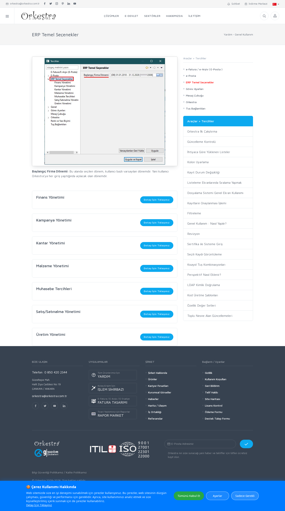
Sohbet (235, 3)
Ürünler (152, 379)
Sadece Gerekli (245, 496)
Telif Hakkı (211, 392)
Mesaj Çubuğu (195, 95)
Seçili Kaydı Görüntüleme (204, 254)
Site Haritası (212, 399)
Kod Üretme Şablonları (202, 295)
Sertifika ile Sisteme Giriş (205, 244)
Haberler (153, 399)
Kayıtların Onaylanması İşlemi (206, 203)
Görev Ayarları (194, 88)
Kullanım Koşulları (215, 379)
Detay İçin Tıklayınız (157, 199)
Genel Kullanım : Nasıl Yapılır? (206, 223)
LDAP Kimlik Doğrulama (203, 285)
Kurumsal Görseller (159, 392)
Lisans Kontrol (213, 405)
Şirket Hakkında (157, 372)
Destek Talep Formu (217, 418)
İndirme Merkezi (257, 3)
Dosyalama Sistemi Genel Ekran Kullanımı (215, 193)
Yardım (228, 34)
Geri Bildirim (212, 385)
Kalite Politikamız (76, 472)
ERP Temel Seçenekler (200, 82)
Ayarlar (217, 496)
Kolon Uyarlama (198, 162)
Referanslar (155, 418)
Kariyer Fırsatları (158, 385)
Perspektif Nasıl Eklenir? (204, 274)
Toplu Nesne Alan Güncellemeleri (209, 315)
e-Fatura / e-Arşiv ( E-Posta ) (204, 69)
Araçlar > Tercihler (200, 121)
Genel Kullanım (244, 34)
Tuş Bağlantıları (195, 108)
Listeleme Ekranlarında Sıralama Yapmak (214, 182)
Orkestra (191, 102)
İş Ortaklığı (154, 412)
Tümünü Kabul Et (189, 496)
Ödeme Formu (213, 412)
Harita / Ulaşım (157, 405)
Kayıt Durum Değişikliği (203, 172)
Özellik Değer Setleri (201, 305)
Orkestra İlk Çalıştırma (202, 131)
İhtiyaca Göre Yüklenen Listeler (208, 152)
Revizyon (193, 233)
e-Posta (191, 75)
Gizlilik (208, 372)
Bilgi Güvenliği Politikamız (47, 472)
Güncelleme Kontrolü (201, 141)
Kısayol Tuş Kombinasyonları (206, 264)
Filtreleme (194, 213)
